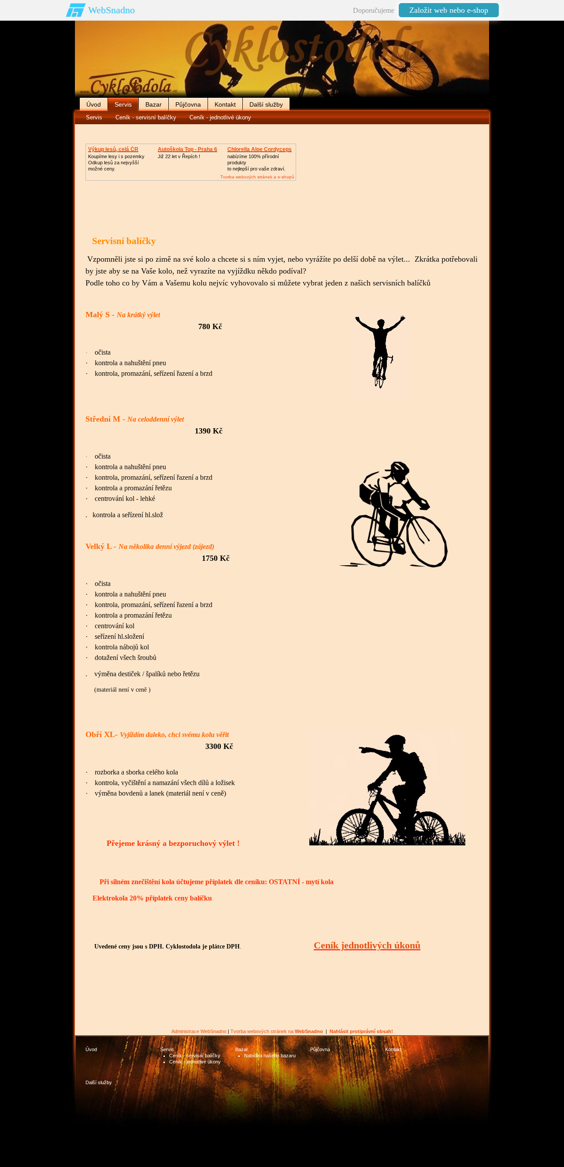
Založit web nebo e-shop (448, 10)
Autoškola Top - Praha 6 (187, 149)
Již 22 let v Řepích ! (179, 156)
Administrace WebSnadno (198, 1031)
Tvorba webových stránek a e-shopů (257, 176)
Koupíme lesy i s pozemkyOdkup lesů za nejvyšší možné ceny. (116, 162)
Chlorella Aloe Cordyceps (259, 149)
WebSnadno (111, 9)
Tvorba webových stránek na (276, 1031)
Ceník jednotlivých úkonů (367, 945)
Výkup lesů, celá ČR (113, 149)
